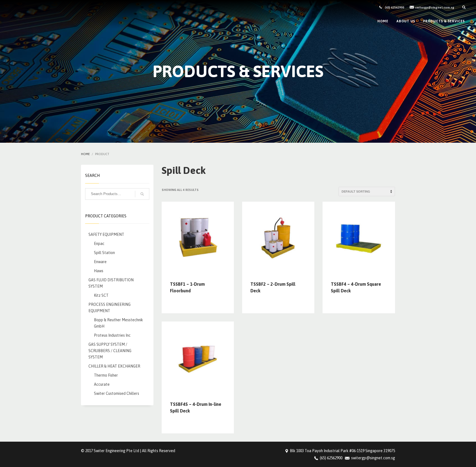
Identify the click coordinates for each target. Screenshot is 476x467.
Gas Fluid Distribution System (111, 283)
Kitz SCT (101, 295)
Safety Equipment (106, 234)
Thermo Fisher (106, 375)
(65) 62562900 (394, 7)
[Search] (142, 194)
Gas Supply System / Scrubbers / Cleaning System (109, 350)
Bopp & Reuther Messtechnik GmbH (118, 323)
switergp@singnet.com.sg (434, 7)
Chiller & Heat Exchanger (114, 366)
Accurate (102, 384)
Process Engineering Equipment (109, 307)
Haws (98, 271)
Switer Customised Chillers (116, 393)
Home (85, 154)
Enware (100, 262)
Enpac (99, 243)
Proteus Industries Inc (112, 335)
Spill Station (104, 252)
